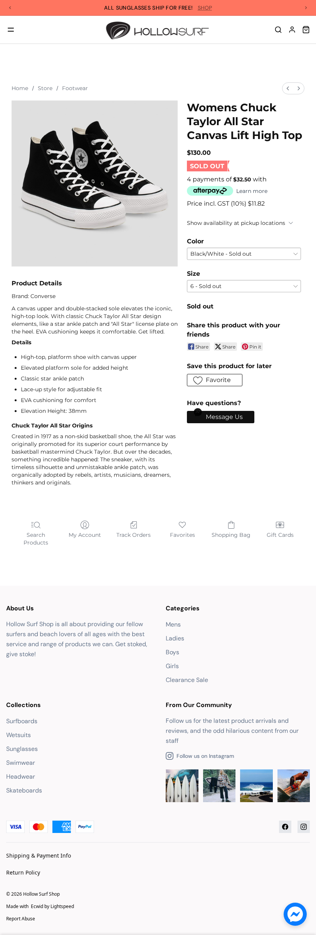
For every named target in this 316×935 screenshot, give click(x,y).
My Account (85, 534)
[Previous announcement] (10, 8)
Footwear (75, 88)
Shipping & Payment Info (38, 855)
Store (45, 88)
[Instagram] (304, 827)
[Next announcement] (306, 8)
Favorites (182, 534)
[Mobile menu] (10, 29)
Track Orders (133, 534)
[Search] (278, 30)
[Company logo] (158, 29)
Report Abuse (20, 918)
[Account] (292, 30)
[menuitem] (287, 88)
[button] (214, 380)
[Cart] (306, 30)
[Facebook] (285, 827)
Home (20, 88)
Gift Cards (280, 534)
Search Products (36, 538)
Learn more (251, 191)
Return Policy (23, 872)
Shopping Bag (231, 534)
